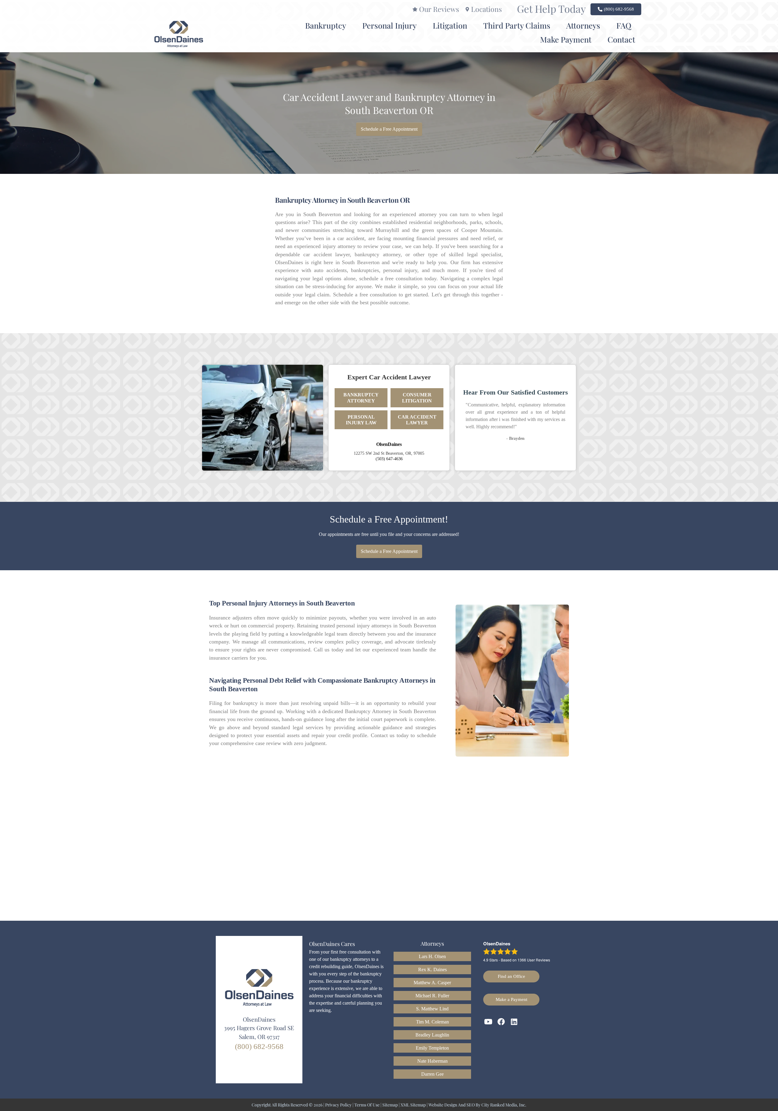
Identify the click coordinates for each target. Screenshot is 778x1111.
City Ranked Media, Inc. (503, 1105)
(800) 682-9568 (259, 1046)
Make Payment (565, 39)
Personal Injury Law (361, 419)
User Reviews (534, 959)
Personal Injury (389, 25)
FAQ (623, 25)
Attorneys (583, 25)
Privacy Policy (338, 1105)
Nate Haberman (432, 1061)
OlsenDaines (389, 444)
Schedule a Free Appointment (389, 129)
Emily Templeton (432, 1048)
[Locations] (467, 9)
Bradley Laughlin (432, 1034)
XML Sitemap (413, 1105)
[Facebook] (501, 1022)
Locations (486, 9)
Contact (621, 39)
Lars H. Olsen (432, 956)
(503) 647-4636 (389, 458)
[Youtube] (488, 1022)
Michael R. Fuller (432, 995)
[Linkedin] (514, 1022)
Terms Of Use (367, 1105)
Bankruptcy (325, 25)
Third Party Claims (516, 25)
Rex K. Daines (432, 969)
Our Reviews (439, 9)
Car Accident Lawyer (417, 419)
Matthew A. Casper (432, 982)
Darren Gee (432, 1074)
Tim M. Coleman (432, 1021)
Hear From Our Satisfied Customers (515, 392)
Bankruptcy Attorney (361, 397)
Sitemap (390, 1105)
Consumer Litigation (417, 397)
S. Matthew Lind (432, 1008)
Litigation (450, 25)
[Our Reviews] (415, 9)
